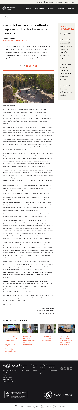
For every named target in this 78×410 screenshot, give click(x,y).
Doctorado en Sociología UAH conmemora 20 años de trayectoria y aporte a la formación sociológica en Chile (11, 344)
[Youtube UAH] (71, 368)
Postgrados (34, 370)
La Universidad (69, 2)
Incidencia (61, 8)
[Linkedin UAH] (62, 368)
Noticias (24, 40)
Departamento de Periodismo (11, 40)
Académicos (39, 2)
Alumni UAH (59, 2)
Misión (23, 367)
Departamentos (39, 8)
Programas (71, 8)
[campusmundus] (49, 406)
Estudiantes (49, 2)
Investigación (51, 8)
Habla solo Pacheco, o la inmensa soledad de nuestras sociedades (65, 74)
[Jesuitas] (55, 406)
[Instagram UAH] (65, 368)
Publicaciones (53, 370)
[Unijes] (62, 406)
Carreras (33, 367)
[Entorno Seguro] (42, 406)
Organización (25, 370)
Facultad (28, 8)
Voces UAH (52, 367)
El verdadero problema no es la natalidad (66, 92)
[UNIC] (35, 406)
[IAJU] (29, 406)
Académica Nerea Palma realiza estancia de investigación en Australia (66, 340)
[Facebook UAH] (68, 368)
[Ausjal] (22, 406)
